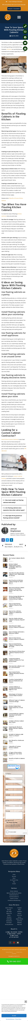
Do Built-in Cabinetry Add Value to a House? (16, 735)
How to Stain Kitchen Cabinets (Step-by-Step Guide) (15, 605)
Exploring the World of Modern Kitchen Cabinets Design (16, 728)
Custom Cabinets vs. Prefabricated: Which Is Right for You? (15, 688)
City (6, 784)
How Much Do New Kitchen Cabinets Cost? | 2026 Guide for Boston (16, 574)
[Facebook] (25, 37)
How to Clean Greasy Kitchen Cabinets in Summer (16, 638)
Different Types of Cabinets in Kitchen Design (17, 700)
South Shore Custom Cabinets (9, 439)
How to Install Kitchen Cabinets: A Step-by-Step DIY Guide (16, 645)
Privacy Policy (18, 1019)
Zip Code (7, 795)
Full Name (8, 773)
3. (12, 517)
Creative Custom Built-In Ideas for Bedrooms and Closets (16, 681)
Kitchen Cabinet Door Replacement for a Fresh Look (16, 707)
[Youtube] (25, 43)
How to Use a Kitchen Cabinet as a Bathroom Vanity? (15, 612)
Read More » (11, 561)
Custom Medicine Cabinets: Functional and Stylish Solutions (16, 715)
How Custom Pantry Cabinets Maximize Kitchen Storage (16, 673)
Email (7, 779)
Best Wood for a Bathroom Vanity (16, 741)
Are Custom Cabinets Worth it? (16, 558)
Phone (7, 805)
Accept (14, 1015)
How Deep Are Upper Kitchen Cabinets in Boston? (16, 626)
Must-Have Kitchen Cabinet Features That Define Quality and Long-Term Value (16, 589)
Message (7, 811)
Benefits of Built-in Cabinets (17, 758)
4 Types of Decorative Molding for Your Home (15, 753)
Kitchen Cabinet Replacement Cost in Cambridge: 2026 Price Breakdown (15, 566)
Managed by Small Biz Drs (14, 956)
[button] (26, 1001)
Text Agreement (9, 820)
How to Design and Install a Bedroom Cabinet (16, 632)
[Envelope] (25, 31)
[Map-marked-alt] (25, 48)
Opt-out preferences (10, 1019)
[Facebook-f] (10, 942)
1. (13, 501)
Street (7, 800)
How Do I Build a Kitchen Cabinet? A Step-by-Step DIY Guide (17, 620)
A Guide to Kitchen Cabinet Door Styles (16, 721)
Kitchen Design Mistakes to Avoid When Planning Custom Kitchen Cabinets (16, 598)
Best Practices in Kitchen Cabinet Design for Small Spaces (16, 582)
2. (14, 509)
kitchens (9, 49)
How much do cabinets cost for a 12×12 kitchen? (16, 666)
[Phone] (25, 26)
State (6, 789)
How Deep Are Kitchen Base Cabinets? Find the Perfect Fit (17, 653)
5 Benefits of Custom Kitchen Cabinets (15, 747)
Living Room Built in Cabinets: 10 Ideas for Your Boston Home (16, 660)
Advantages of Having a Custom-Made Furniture (15, 694)
